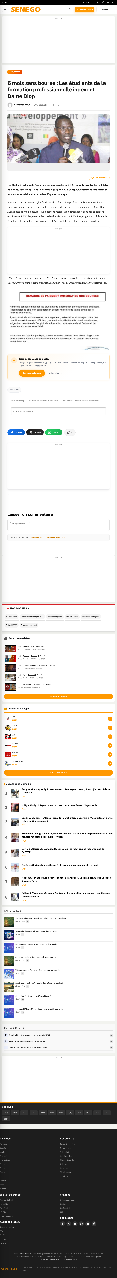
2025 (15, 1112)
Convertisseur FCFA (67, 1144)
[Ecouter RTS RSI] (110, 754)
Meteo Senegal (66, 1148)
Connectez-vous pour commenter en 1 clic (47, 537)
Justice (3, 1152)
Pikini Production (6, 1216)
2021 (52, 1112)
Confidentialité (71, 1259)
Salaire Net (64, 1152)
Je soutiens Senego (32, 373)
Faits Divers (4, 1180)
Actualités (14, 72)
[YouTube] (108, 2)
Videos (2, 1184)
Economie (4, 1156)
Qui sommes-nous (67, 1200)
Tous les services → (68, 1176)
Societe (3, 1148)
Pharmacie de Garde (68, 1160)
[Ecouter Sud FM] (110, 736)
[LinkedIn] (87, 1223)
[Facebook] (97, 2)
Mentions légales (55, 1259)
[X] (68, 1223)
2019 (70, 1112)
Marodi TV (4, 1204)
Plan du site (44, 1259)
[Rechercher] (70, 9)
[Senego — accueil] (26, 9)
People (2, 1164)
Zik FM (2, 1235)
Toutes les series (58, 696)
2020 (61, 1112)
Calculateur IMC (66, 1164)
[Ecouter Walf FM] (110, 745)
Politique (3, 1144)
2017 (88, 1112)
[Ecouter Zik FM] (110, 728)
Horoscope (64, 1168)
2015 (107, 1112)
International (5, 1160)
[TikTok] (113, 2)
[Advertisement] (58, 41)
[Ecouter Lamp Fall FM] (110, 763)
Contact (63, 1204)
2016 (97, 1112)
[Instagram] (81, 1223)
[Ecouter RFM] (110, 719)
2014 (6, 1119)
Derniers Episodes (7, 1200)
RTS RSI (3, 1243)
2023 (34, 1112)
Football (3, 1172)
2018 (79, 1112)
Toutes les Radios (7, 1227)
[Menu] (5, 9)
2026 (6, 1112)
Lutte (2, 1176)
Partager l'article (55, 373)
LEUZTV (3, 1212)
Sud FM (3, 1239)
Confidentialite (66, 1208)
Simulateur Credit (67, 1172)
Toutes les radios (58, 772)
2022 (43, 1112)
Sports (2, 1168)
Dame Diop (14, 389)
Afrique (3, 1188)
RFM (1, 1231)
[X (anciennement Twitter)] (102, 2)
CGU (61, 1212)
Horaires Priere (66, 1156)
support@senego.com (93, 1256)
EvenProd (4, 1208)
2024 (24, 1112)
